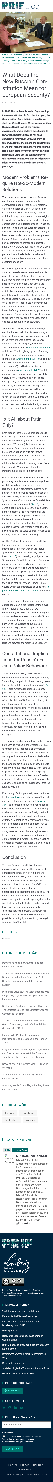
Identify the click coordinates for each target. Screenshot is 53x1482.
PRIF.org (13, 1465)
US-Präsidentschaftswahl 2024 (18, 1373)
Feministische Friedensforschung (19, 1316)
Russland (28, 1112)
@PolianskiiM (23, 1223)
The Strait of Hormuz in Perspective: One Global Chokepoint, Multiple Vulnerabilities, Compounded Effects (24, 1024)
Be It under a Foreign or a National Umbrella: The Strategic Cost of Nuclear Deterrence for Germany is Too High (25, 1010)
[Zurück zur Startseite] (20, 6)
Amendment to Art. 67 (29, 370)
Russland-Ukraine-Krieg (14, 1363)
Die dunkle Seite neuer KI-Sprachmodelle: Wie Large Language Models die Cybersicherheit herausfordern (25, 995)
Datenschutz (26, 1469)
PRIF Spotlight (9, 1330)
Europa (9, 1112)
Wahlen (30, 1120)
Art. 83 (35, 504)
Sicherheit (11, 1120)
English (6, 938)
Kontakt (25, 1465)
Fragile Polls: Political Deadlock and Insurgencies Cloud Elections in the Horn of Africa (24, 1039)
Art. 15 (12, 556)
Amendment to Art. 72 (27, 358)
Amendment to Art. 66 (38, 347)
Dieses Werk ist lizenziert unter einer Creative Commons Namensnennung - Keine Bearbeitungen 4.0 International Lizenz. (23, 1293)
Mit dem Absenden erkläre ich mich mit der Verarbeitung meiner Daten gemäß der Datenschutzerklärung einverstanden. (21, 1439)
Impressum (39, 1465)
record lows (14, 797)
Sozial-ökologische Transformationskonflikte (25, 1368)
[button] (49, 6)
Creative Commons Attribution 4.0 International (31, 63)
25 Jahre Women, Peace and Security (21, 1311)
